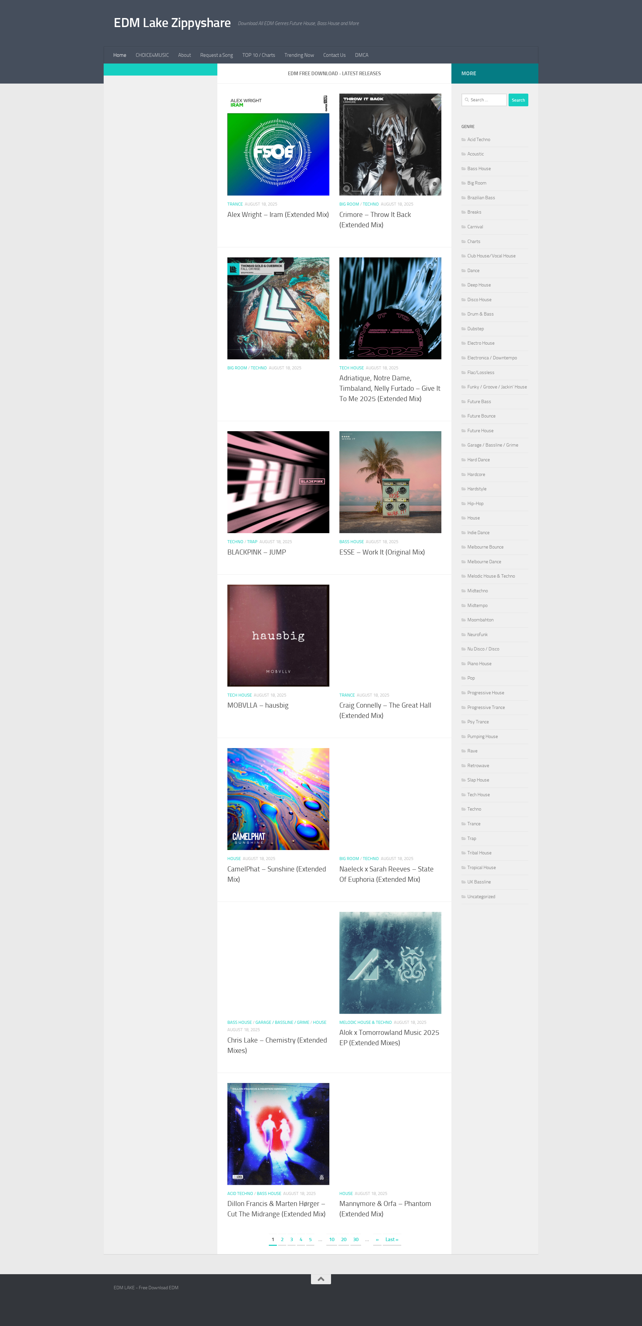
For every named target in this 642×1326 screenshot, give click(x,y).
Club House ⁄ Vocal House (491, 256)
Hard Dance (478, 460)
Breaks (474, 212)
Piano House (479, 664)
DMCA (361, 55)
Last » (392, 1239)
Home (119, 55)
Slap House (478, 780)
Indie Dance (478, 532)
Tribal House (479, 853)
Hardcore (476, 474)
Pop (471, 678)
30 (355, 1239)
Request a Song (216, 55)
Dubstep (475, 329)
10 (331, 1239)
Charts (473, 241)
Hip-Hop (475, 503)
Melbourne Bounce (485, 547)
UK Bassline (479, 882)
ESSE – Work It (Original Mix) (382, 552)
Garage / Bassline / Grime (282, 1022)
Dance (473, 270)
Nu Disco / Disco (483, 649)
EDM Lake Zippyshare (172, 22)
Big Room (349, 204)
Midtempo (477, 605)
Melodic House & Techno (365, 1022)
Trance (235, 204)
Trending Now (299, 55)
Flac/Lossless (481, 372)
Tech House (351, 367)
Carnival (475, 227)
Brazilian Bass (481, 198)
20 (343, 1239)
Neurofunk (477, 634)
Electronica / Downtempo (492, 358)
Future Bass (479, 401)
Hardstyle (477, 489)
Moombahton (480, 620)
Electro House (481, 343)
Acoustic (475, 154)
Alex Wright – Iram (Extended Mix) (278, 215)
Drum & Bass (480, 314)
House (234, 858)
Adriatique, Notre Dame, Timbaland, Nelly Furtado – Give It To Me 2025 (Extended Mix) (389, 388)
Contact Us (334, 55)
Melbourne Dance (484, 562)
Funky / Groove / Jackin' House (497, 387)
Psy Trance (478, 722)
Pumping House (482, 736)
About (184, 55)
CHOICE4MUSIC (152, 55)
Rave (472, 751)
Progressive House (485, 693)
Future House (480, 431)
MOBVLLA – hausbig (258, 705)
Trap (252, 541)
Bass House (351, 541)
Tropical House (481, 867)
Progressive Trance (486, 707)
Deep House (479, 285)
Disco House (479, 300)
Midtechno (477, 591)
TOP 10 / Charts (258, 55)
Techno (371, 204)
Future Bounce (481, 416)
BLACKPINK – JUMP (256, 552)
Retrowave (478, 765)
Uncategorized (481, 896)
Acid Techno (240, 1193)
